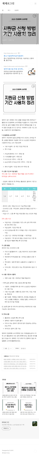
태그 (9, 10)
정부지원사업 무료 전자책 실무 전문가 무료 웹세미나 (13, 69)
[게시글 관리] (11, 348)
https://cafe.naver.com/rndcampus (14, 66)
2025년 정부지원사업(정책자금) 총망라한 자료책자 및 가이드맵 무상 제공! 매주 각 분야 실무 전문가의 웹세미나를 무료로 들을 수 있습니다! (14, 72)
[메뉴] (35, 3)
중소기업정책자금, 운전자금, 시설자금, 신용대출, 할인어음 (19, 59)
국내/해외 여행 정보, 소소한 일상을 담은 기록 (13, 425)
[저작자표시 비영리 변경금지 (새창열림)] (23, 348)
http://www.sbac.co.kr (10, 53)
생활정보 (6, 356)
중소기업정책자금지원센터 (13, 56)
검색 (31, 3)
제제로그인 (8, 3)
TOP (35, 451)
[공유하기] (9, 348)
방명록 (17, 10)
